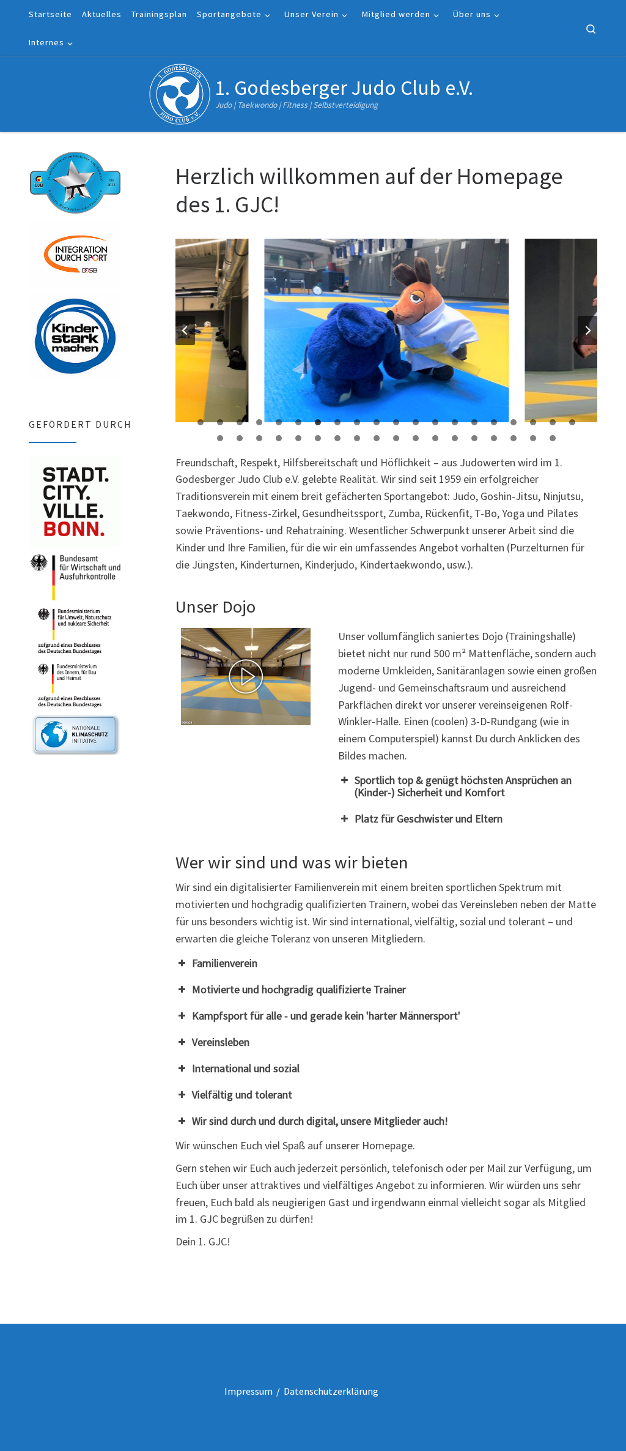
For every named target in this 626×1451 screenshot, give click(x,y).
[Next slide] (587, 330)
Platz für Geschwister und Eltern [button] (429, 818)
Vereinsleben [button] (220, 1042)
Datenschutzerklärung (331, 1391)
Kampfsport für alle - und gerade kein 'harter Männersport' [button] (326, 1016)
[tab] (200, 422)
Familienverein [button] (224, 963)
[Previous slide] (185, 330)
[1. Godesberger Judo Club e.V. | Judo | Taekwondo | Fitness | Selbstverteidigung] (179, 92)
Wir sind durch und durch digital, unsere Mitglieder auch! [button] (320, 1121)
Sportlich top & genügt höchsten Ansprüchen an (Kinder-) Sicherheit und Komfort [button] (463, 786)
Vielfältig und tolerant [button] (242, 1094)
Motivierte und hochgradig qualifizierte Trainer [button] (299, 989)
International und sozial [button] (246, 1068)
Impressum (248, 1391)
